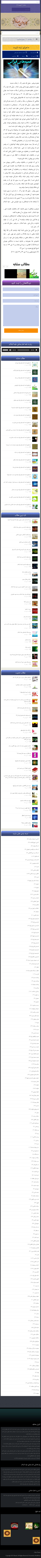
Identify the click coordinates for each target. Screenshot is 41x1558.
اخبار (38, 867)
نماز (38, 1362)
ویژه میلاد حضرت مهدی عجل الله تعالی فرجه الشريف (20, 655)
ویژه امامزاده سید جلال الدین (33, 1383)
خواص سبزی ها (36, 1099)
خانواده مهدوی (36, 1092)
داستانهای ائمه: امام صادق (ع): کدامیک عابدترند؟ (21, 408)
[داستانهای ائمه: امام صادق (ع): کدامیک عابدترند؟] (35, 409)
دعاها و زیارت (36, 1116)
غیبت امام (37, 1237)
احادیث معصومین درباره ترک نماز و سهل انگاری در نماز (20, 746)
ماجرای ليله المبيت (21, 47)
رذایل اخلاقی (36, 1120)
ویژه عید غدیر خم (27, 617)
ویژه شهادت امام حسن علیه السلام (24, 557)
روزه (38, 1133)
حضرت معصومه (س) (35, 1061)
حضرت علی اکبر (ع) (35, 1050)
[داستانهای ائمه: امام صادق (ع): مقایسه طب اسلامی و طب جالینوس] (35, 506)
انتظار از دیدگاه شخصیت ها (33, 971)
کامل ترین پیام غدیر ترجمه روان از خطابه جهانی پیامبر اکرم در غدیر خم (17, 625)
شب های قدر (36, 1165)
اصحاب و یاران (36, 898)
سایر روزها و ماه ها (35, 1147)
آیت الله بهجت (36, 846)
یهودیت (37, 1393)
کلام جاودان (36, 1269)
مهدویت (37, 1345)
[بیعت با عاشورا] (35, 611)
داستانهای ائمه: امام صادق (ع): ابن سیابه (23, 378)
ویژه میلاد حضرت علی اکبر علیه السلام (23, 662)
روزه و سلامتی (36, 1137)
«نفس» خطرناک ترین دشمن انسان (24, 768)
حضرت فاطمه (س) (35, 1054)
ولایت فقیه (36, 1376)
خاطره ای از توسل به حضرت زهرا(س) (23, 685)
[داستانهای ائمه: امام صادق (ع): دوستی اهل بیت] (35, 424)
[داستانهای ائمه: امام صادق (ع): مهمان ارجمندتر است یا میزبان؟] (35, 446)
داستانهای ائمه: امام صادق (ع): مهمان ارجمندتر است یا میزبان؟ (18, 445)
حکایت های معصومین (34, 1075)
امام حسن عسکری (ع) (34, 926)
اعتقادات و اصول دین (34, 908)
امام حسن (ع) (36, 922)
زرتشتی (37, 1140)
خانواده (37, 1085)
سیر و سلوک (36, 1161)
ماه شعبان (37, 1293)
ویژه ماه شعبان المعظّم (26, 815)
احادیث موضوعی (35, 863)
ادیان (38, 877)
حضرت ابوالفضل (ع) (35, 1036)
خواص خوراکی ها (35, 1095)
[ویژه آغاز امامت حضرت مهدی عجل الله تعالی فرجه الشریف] (35, 521)
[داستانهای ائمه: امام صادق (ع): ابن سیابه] (35, 379)
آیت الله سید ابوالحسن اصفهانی (33, 849)
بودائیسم (37, 988)
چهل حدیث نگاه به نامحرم (25, 801)
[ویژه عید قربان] (35, 641)
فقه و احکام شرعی (35, 1251)
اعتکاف (37, 912)
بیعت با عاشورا (28, 609)
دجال (38, 1113)
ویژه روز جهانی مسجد (26, 572)
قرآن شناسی (36, 1258)
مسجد (37, 1317)
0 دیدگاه (23, 56)
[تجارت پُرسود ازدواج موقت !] (35, 694)
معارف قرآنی (36, 1327)
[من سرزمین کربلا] (35, 603)
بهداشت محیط (36, 984)
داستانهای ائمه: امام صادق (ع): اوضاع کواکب (22, 370)
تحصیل (37, 998)
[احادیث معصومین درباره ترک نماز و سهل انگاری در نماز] (35, 747)
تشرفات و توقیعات (35, 1009)
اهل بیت (37, 974)
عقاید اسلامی (36, 1213)
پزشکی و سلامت (35, 991)
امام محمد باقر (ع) (35, 950)
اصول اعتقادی (36, 901)
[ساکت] (10, 350)
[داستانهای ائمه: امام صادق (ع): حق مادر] (34, 273)
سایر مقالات (36, 1154)
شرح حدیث (36, 1175)
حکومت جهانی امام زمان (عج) (33, 1078)
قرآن (38, 1255)
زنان (38, 1144)
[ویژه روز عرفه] (35, 649)
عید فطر (37, 1230)
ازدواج (37, 884)
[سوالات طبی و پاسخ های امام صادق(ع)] (35, 762)
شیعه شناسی (36, 1192)
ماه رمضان (36, 1289)
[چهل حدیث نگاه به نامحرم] (35, 802)
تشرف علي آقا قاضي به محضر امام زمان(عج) (22, 786)
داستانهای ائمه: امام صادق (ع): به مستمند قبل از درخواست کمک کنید (17, 482)
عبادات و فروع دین (35, 1210)
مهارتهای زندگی (35, 1341)
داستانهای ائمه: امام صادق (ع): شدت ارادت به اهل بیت (20, 437)
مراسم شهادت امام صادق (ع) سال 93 (23, 715)
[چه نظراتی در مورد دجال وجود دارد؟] (35, 755)
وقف (38, 1372)
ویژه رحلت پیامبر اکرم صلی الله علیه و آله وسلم (21, 550)
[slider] (6, 350)
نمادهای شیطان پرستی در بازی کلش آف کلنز (22, 677)
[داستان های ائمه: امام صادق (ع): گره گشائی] (35, 394)
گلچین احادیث (36, 1279)
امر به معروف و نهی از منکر (33, 960)
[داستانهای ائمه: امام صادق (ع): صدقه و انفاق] (35, 461)
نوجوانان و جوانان (35, 1366)
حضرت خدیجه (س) (35, 1040)
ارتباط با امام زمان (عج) (34, 881)
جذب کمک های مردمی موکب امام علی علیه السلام (20, 723)
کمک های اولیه (35, 1275)
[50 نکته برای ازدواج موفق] (35, 732)
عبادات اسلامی (36, 1206)
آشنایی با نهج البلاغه (34, 842)
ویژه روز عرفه (28, 647)
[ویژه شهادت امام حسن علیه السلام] (35, 558)
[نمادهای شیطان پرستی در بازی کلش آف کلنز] (35, 679)
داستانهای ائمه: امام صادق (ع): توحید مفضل (22, 400)
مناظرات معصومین (35, 1338)
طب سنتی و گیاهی (35, 1199)
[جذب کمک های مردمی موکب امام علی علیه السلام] (35, 724)
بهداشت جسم (36, 978)
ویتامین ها (37, 1379)
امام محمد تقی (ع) (35, 953)
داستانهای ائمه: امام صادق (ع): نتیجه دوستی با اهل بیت (20, 497)
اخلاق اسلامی (36, 870)
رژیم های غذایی (35, 1123)
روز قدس (37, 1126)
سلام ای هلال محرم (26, 579)
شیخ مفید (37, 1189)
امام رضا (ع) (36, 932)
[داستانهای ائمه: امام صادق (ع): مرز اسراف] (35, 454)
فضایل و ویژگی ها (35, 1248)
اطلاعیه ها (36, 905)
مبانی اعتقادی (36, 1300)
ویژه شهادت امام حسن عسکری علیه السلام (22, 527)
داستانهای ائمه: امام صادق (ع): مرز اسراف (22, 452)
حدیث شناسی (36, 1033)
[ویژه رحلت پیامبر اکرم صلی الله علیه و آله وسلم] (35, 551)
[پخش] (36, 350)
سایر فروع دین (36, 1151)
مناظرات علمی (36, 1334)
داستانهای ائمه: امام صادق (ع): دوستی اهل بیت (21, 422)
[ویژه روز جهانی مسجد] (35, 573)
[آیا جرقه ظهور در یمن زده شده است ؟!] (35, 809)
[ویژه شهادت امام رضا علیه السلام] (35, 566)
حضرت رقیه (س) (35, 1043)
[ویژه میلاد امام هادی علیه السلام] (35, 634)
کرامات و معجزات (35, 1265)
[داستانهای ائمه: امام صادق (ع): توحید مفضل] (35, 402)
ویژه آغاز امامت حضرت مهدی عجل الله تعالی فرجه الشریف (19, 520)
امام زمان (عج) (36, 936)
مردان (37, 1314)
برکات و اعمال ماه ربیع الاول (25, 542)
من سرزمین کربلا (27, 602)
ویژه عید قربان (28, 640)
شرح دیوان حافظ (35, 1178)
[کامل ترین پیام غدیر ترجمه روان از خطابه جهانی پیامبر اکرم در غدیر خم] (35, 626)
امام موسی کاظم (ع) (35, 957)
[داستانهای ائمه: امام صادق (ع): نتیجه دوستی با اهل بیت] (35, 498)
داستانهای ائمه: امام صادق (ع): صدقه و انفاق (22, 460)
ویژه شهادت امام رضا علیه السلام (24, 564)
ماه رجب (37, 1286)
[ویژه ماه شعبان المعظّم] (35, 817)
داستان (37, 1106)
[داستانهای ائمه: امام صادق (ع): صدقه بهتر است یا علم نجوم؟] (35, 476)
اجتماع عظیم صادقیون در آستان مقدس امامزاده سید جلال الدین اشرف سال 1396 (18, 738)
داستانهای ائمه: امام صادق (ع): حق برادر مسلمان (21, 490)
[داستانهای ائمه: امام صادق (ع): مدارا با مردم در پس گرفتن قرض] (35, 431)
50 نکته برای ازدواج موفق (26, 730)
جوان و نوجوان (36, 1019)
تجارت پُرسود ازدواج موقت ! (25, 692)
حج (38, 1023)
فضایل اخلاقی (36, 1241)
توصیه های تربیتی (35, 1016)
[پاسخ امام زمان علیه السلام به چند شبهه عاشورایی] (35, 596)
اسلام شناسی (36, 894)
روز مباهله (37, 1130)
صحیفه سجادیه (36, 1196)
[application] (20, 350)
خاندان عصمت (36, 1081)
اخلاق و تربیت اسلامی (34, 874)
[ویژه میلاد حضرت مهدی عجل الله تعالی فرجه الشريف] (35, 656)
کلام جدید (37, 1272)
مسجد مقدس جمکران (34, 1320)
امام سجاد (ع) (36, 939)
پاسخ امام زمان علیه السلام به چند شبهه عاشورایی (21, 594)
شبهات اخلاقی (36, 1168)
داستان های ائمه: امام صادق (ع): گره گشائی (22, 393)
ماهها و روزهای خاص (34, 1296)
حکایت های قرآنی (17, 53)
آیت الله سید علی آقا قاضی (33, 853)
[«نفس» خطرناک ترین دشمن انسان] (35, 770)
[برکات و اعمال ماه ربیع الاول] (35, 544)
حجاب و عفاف (36, 1026)
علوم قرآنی (37, 1223)
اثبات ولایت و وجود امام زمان (33, 860)
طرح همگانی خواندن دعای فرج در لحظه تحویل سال (20, 793)
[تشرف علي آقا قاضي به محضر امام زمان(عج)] (35, 787)
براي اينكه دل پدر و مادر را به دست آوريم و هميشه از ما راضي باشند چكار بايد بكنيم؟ (17, 700)
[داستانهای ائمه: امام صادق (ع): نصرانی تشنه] (35, 416)
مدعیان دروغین (36, 1307)
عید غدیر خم (36, 1227)
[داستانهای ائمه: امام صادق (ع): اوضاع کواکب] (21, 273)
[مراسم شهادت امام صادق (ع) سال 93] (35, 717)
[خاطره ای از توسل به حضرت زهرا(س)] (35, 686)
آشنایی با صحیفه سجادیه (34, 839)
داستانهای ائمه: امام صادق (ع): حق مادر (23, 363)
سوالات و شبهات (35, 1158)
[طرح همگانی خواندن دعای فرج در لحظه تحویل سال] (35, 795)
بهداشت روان (36, 981)
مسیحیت (37, 1324)
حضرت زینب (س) (35, 1047)
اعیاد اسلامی (36, 915)
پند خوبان (37, 995)
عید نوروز (37, 1234)
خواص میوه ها (36, 1102)
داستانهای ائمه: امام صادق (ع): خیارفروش (23, 385)
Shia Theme (37, 1552)
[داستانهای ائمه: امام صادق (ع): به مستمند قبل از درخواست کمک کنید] (35, 484)
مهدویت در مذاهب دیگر (34, 1352)
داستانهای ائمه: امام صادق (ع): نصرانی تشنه (22, 415)
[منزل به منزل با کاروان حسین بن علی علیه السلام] (35, 588)
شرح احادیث (36, 1172)
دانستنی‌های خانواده (35, 1109)
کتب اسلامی (36, 1262)
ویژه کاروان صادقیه (35, 1386)
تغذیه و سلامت (36, 1012)
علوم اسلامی (36, 1220)
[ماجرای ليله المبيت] (21, 68)
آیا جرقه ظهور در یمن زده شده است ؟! (23, 808)
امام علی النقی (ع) (35, 946)
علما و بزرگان (36, 1217)
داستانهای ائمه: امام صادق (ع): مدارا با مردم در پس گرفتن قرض (18, 430)
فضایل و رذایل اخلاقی (34, 1244)
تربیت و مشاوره (36, 1005)
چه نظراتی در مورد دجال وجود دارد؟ (24, 753)
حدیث (37, 1029)
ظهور (38, 1203)
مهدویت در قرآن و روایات (34, 1348)
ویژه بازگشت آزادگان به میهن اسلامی (23, 535)
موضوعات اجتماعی (35, 1355)
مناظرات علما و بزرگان (34, 1331)
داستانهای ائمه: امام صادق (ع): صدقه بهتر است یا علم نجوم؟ (19, 475)
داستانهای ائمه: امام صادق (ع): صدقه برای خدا (22, 467)
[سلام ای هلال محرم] (35, 581)
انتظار (38, 967)
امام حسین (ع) (36, 929)
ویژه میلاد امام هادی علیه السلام (24, 632)
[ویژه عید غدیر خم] (35, 618)
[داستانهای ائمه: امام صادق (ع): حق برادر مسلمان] (35, 491)
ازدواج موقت (36, 891)
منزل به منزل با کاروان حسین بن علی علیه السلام (21, 587)
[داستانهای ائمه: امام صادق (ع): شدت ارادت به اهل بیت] (35, 439)
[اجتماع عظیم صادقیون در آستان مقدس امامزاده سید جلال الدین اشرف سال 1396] (35, 739)
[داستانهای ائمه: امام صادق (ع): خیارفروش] (35, 387)
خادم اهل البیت (33, 53)
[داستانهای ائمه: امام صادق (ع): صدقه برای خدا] (35, 469)
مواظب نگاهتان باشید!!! (26, 823)
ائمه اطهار (37, 856)
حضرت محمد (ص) (35, 1057)
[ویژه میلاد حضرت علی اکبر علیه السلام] (35, 664)
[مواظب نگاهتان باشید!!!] (35, 824)
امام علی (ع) (36, 943)
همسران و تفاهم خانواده (34, 1369)
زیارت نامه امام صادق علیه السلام (24, 708)
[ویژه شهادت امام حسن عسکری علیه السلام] (35, 529)
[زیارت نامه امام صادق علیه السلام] (35, 709)
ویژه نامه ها (36, 1390)
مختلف (37, 1303)
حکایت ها (30, 39)
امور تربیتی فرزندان (35, 964)
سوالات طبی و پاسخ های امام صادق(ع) (23, 761)
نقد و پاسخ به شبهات (34, 1359)
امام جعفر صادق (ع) (35, 919)
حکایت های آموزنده (35, 1068)
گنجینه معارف (36, 1282)
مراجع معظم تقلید (35, 1310)
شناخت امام (36, 1182)
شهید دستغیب (36, 1185)
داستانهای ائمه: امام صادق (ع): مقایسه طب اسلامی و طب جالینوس (17, 504)
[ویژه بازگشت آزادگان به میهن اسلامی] (35, 536)
